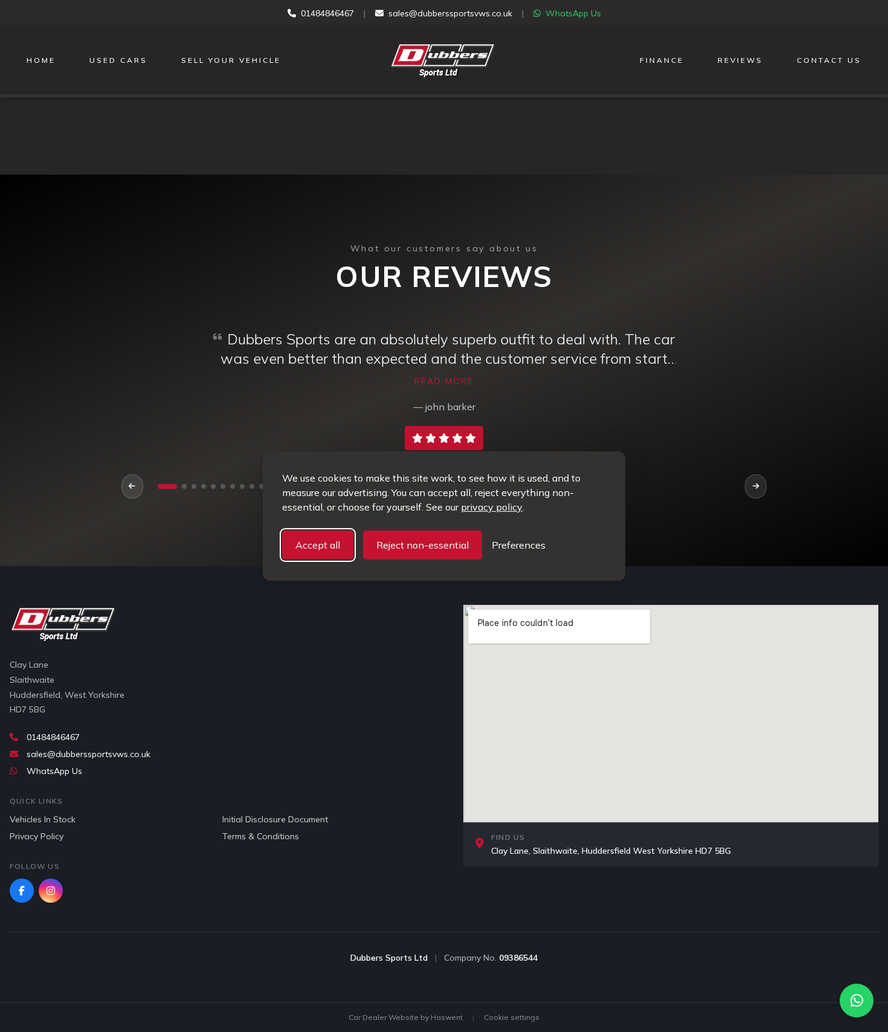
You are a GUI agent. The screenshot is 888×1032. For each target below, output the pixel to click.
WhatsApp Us (573, 13)
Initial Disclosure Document (275, 819)
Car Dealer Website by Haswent (406, 1017)
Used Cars (118, 60)
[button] (167, 486)
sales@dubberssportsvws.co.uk (450, 13)
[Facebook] (22, 891)
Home (41, 60)
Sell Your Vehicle (231, 60)
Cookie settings (511, 1017)
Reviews (740, 60)
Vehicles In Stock (43, 819)
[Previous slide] (132, 486)
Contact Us (829, 60)
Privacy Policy (36, 836)
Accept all (317, 545)
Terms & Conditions (260, 836)
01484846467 (327, 13)
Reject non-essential (422, 545)
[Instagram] (51, 891)
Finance (662, 60)
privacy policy (492, 507)
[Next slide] (756, 486)
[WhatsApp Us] (857, 1000)
